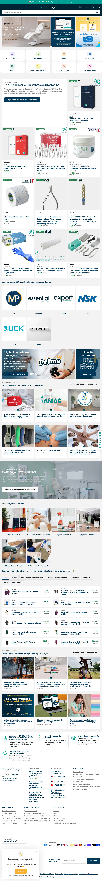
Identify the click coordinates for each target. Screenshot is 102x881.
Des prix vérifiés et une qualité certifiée (37, 816)
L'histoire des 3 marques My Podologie (37, 818)
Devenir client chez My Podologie (64, 823)
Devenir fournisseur (9, 811)
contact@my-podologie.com (55, 772)
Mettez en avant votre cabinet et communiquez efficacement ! (81, 413)
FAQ (25, 823)
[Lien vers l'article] (17, 403)
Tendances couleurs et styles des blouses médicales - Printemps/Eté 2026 (81, 717)
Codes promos (75, 782)
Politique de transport (9, 816)
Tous (5, 572)
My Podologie (14, 774)
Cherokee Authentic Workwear (32, 572)
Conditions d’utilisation (46, 874)
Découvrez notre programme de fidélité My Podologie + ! (49, 716)
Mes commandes (59, 818)
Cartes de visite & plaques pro (80, 779)
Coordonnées (72, 874)
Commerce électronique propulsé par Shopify (9, 779)
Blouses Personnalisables (13, 577)
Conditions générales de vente (86, 874)
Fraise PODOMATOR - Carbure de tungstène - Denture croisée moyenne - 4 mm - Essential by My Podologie (81, 217)
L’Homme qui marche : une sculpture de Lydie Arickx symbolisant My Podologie (78, 680)
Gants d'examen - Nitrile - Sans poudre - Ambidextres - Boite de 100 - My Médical (16, 266)
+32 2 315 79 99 (57, 782)
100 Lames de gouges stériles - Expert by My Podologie (79, 118)
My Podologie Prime (77, 789)
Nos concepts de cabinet (78, 777)
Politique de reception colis (11, 818)
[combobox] (49, 12)
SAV (54, 813)
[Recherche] (94, 12)
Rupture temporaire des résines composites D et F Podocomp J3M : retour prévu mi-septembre (49, 680)
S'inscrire (90, 861)
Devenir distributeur (9, 813)
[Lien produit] (81, 102)
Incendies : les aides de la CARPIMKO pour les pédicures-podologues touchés (16, 680)
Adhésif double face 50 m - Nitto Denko (16, 215)
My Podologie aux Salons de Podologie (37, 821)
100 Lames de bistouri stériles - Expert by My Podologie (16, 165)
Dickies (14, 572)
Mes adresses (58, 821)
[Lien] (25, 32)
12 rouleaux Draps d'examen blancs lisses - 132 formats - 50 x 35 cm (48, 266)
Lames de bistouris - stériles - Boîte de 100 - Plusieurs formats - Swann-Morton (49, 166)
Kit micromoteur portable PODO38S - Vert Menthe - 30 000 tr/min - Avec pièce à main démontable (80, 267)
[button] (3, 7)
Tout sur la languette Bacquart (48, 448)
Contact (56, 811)
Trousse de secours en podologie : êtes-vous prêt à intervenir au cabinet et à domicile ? (17, 414)
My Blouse (86, 572)
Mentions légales (42, 877)
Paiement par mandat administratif (83, 774)
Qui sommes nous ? (30, 811)
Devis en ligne (75, 772)
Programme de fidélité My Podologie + (83, 787)
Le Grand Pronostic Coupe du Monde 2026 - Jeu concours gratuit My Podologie (15, 717)
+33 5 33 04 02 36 (56, 778)
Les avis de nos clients (9, 823)
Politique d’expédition (60, 874)
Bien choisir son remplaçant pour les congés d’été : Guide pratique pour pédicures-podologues (81, 449)
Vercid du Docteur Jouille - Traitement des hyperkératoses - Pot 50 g (80, 166)
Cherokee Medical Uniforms (57, 572)
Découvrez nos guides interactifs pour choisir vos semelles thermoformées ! (17, 449)
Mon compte (57, 816)
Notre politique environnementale (35, 813)
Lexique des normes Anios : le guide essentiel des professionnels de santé (49, 414)
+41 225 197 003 (57, 785)
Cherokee (75, 572)
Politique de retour (8, 821)
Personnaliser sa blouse (78, 784)
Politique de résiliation (55, 877)
